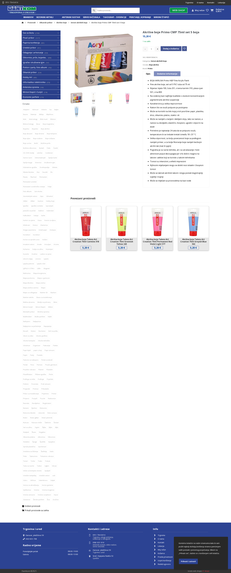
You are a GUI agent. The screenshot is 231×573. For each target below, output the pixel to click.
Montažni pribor (29, 312)
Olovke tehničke (44, 341)
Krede (39, 244)
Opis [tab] (148, 73)
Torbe (33, 461)
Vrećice (36, 490)
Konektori (26, 235)
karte (43, 215)
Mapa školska (28, 283)
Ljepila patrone (28, 264)
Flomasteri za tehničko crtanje (34, 187)
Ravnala (26, 403)
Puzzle (42, 398)
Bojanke (35, 129)
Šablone (48, 422)
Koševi (44, 239)
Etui (38, 172)
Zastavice (26, 499)
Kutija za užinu (37, 249)
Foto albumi (27, 191)
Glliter (32, 201)
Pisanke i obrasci (29, 369)
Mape (43, 288)
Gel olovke (38, 191)
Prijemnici (45, 394)
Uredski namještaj (29, 475)
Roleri (25, 418)
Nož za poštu (53, 331)
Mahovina (26, 273)
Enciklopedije (44, 167)
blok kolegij (33, 119)
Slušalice (26, 442)
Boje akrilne (154, 65)
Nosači (25, 331)
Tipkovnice (33, 456)
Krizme (56, 244)
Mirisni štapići (40, 307)
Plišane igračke (40, 374)
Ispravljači (49, 206)
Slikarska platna (29, 437)
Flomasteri (43, 177)
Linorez (38, 259)
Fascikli (45, 172)
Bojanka (26, 129)
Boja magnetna (48, 124)
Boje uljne (26, 138)
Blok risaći (44, 119)
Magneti (47, 268)
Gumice (40, 201)
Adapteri (26, 109)
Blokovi (53, 119)
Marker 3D (44, 292)
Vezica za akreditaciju (31, 485)
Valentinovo (43, 480)
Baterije (33, 114)
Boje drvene (39, 134)
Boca (38, 124)
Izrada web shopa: (195, 571)
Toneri (25, 461)
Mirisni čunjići (28, 307)
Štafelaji (44, 451)
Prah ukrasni (45, 384)
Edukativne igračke (30, 167)
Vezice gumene (47, 485)
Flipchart (33, 177)
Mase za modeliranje (44, 297)
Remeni (26, 408)
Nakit (50, 317)
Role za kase (52, 413)
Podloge (41, 379)
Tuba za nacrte (28, 466)
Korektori (36, 235)
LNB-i (39, 268)
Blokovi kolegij (28, 124)
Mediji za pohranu (44, 302)
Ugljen (47, 466)
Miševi (50, 307)
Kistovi (35, 225)
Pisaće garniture (51, 365)
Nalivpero (26, 321)
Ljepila (46, 259)
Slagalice (42, 432)
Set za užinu (27, 427)
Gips (41, 196)
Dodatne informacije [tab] (167, 73)
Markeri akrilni (28, 297)
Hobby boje (50, 201)
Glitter (25, 201)
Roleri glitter (34, 418)
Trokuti (47, 461)
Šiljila (44, 427)
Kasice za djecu (50, 220)
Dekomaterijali (40, 158)
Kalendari (50, 211)
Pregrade (26, 389)
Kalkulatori (27, 215)
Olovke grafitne (41, 336)
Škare (34, 432)
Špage (34, 442)
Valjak (52, 480)
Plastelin (49, 369)
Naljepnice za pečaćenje (32, 326)
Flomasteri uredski (30, 182)
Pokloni (26, 384)
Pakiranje (46, 345)
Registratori (47, 403)
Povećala (34, 384)
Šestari (56, 422)
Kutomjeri (49, 249)
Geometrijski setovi (30, 196)
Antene (44, 109)
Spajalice (51, 442)
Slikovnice (51, 437)
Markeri (53, 292)
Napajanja (47, 326)
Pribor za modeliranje (31, 394)
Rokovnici (43, 408)
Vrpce (56, 495)
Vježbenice (27, 490)
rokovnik (41, 413)
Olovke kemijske (29, 341)
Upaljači (47, 471)
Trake (40, 461)
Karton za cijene (29, 220)
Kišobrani (26, 225)
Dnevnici (38, 162)
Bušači (41, 148)
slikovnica (41, 437)
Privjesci (26, 398)
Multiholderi (27, 317)
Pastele (39, 355)
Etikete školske (28, 172)
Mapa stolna (40, 283)
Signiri (37, 427)
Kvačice (34, 254)
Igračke (25, 206)
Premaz (35, 389)
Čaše (48, 148)
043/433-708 (31, 539)
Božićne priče (45, 143)
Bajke (56, 109)
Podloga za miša (29, 379)
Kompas (53, 230)
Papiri (25, 355)
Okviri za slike (28, 336)
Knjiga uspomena (29, 230)
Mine (55, 302)
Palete (55, 345)
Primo (150, 68)
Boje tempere (52, 134)
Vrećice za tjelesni (44, 495)
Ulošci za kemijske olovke (32, 471)
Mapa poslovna (29, 278)
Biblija (41, 114)
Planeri (41, 369)
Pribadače (45, 389)
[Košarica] (212, 10)
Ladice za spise (45, 254)
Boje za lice (27, 143)
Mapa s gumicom (43, 278)
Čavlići (55, 148)
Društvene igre (49, 162)
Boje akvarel (27, 134)
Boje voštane (50, 138)
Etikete (54, 167)
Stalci (52, 451)
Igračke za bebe (37, 206)
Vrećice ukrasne (29, 495)
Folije (49, 187)
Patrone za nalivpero (30, 360)
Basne (25, 114)
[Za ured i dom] (22, 10)
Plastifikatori (27, 374)
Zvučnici (56, 499)
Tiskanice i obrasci (47, 456)
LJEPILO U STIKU (28, 268)
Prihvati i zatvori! (188, 561)
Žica (48, 499)
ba (50, 109)
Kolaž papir (43, 230)
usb (53, 475)
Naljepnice (37, 321)
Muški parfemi (40, 317)
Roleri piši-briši (47, 418)
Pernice (39, 365)
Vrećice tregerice (48, 490)
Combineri (49, 153)
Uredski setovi (44, 475)
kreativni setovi (28, 244)
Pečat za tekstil (46, 360)
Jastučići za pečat (29, 211)
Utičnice (33, 480)
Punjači (34, 398)
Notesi (33, 331)
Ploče (51, 374)
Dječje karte (52, 158)
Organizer (36, 345)
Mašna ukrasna (29, 302)
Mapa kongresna (39, 273)
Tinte (25, 456)
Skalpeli (26, 432)
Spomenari (42, 447)
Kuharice (26, 249)
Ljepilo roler (41, 264)
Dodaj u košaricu (171, 48)
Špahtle (42, 442)
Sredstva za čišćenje (30, 451)
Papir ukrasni (49, 350)
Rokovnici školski (29, 413)
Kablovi (41, 211)
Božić (36, 143)
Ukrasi (54, 466)
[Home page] (23, 22)
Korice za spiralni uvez (31, 239)
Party (32, 355)
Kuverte (26, 254)
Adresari (35, 109)
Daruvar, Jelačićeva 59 (35, 535)
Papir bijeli (27, 350)
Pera (32, 365)
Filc (51, 172)
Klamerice (44, 225)
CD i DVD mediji (28, 153)
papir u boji (38, 350)
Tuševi (39, 466)
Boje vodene (37, 138)
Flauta (25, 177)
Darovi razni (27, 158)
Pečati (25, 365)
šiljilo (50, 427)
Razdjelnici (36, 403)
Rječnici (34, 408)
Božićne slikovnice (29, 148)
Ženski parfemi (38, 499)
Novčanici (41, 331)
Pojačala (50, 379)
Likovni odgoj (28, 259)
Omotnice (26, 345)
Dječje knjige (27, 162)
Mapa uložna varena (30, 288)
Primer (54, 394)
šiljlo (56, 427)
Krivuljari (48, 244)
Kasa (40, 220)
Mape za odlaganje (30, 292)
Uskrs (25, 480)
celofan (39, 153)
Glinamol (49, 196)
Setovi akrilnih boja (159, 61)
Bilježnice (49, 114)
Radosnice (52, 398)
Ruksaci (26, 422)
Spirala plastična (29, 447)
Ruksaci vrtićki (37, 422)
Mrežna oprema (43, 312)
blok (24, 119)
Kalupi (36, 215)
